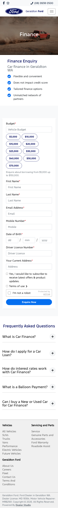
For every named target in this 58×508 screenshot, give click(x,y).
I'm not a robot (21, 293)
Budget (11, 123)
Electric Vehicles (11, 450)
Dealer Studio (23, 505)
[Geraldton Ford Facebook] (4, 3)
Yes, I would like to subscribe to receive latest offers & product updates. (28, 277)
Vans (5, 442)
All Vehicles (9, 431)
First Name (13, 181)
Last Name (13, 194)
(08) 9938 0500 (43, 3)
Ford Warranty (39, 442)
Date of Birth (14, 234)
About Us (7, 466)
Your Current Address (19, 260)
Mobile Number (16, 221)
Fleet (5, 473)
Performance (9, 446)
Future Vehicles (11, 453)
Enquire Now (29, 302)
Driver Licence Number (20, 247)
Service (35, 431)
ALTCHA (46, 294)
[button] (52, 11)
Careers (6, 469)
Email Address (15, 207)
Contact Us (8, 477)
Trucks (6, 438)
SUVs (5, 435)
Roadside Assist (40, 446)
